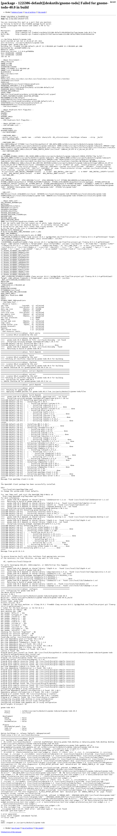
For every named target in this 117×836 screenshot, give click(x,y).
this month (42, 12)
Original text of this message (11, 832)
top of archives (30, 12)
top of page (16, 828)
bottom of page (17, 12)
